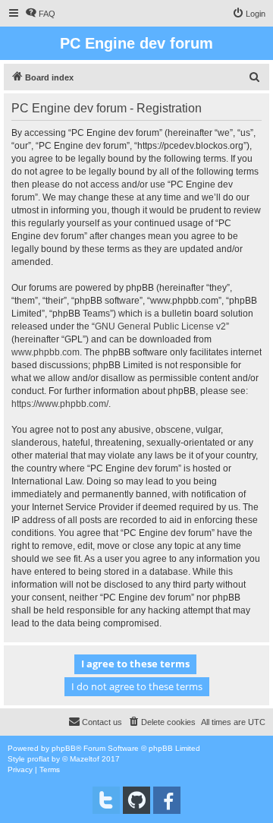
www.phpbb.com (45, 352)
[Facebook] (166, 800)
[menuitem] (40, 14)
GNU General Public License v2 (160, 326)
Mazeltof (84, 759)
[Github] (136, 800)
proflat (38, 759)
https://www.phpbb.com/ (59, 404)
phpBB (64, 748)
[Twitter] (106, 800)
